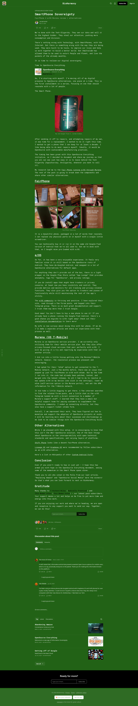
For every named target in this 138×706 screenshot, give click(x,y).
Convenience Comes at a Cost (44, 627)
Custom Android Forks (82, 454)
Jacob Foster (43, 21)
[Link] (32, 181)
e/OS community (46, 300)
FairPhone (42, 181)
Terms (73, 693)
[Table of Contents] (2, 353)
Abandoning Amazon (44, 624)
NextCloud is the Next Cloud (44, 653)
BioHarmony (46, 72)
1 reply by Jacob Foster (48, 577)
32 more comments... (41, 610)
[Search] (111, 3)
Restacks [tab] (47, 542)
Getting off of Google (46, 651)
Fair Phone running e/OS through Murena (81, 170)
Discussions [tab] (49, 619)
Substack (60, 702)
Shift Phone (40, 443)
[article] (69, 628)
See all (38, 664)
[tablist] (43, 542)
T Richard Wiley (58, 491)
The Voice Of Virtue (45, 560)
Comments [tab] (39, 542)
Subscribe (122, 3)
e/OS (38, 255)
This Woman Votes (43, 493)
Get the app (78, 697)
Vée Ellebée (42, 583)
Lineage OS (40, 447)
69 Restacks (58, 522)
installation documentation (48, 321)
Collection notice (81, 693)
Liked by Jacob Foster (46, 562)
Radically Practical (77, 491)
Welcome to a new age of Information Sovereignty (51, 640)
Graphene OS (56, 447)
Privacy (67, 693)
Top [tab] (37, 619)
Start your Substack (64, 697)
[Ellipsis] (102, 559)
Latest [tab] (42, 619)
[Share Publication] (115, 3)
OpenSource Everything (44, 10)
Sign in (132, 3)
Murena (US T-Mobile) (51, 337)
